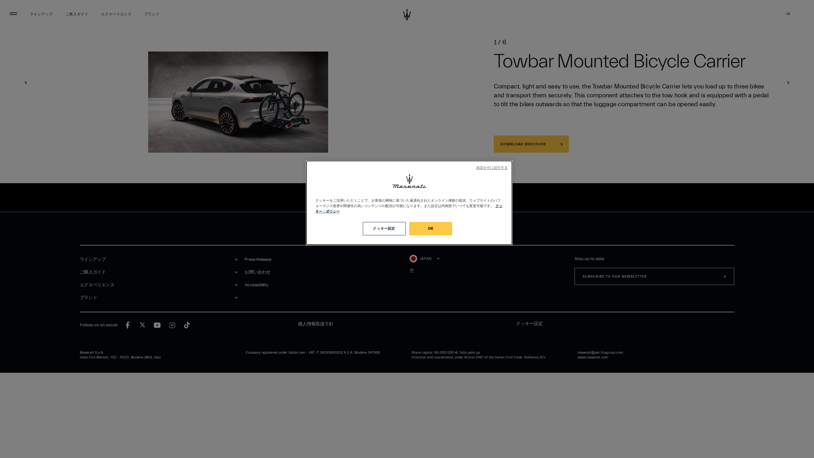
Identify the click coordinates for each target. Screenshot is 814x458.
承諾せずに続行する (492, 168)
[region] (409, 202)
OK (430, 228)
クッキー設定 (384, 228)
